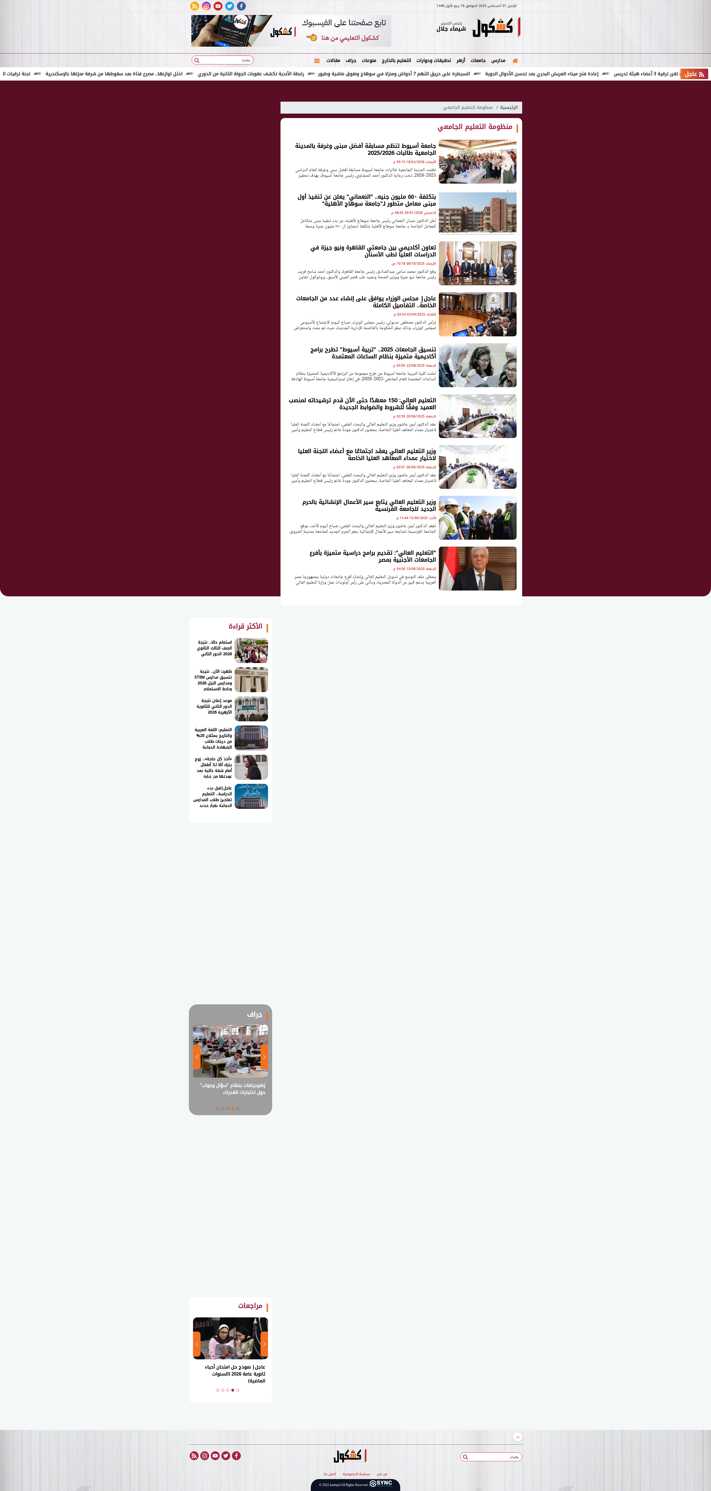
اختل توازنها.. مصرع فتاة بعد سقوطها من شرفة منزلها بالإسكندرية (171, 73)
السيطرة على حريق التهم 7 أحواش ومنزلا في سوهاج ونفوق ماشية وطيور (451, 73)
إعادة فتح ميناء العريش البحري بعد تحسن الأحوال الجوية (599, 73)
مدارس (498, 60)
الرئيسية (509, 107)
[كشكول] (496, 28)
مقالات (333, 60)
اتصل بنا (330, 1474)
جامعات (478, 60)
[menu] (317, 60)
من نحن (382, 1474)
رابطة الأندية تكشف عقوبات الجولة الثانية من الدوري (308, 73)
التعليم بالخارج (396, 60)
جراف (351, 60)
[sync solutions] (381, 1485)
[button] (237, 1108)
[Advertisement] (550, 172)
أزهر (461, 60)
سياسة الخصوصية (356, 1474)
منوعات (369, 60)
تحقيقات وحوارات (434, 60)
